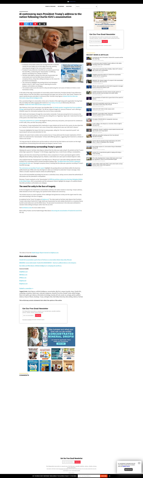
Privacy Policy (71, 472)
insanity (53, 295)
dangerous (48, 293)
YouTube (80, 297)
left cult (58, 295)
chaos (72, 291)
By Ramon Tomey (101, 110)
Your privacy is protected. (27, 319)
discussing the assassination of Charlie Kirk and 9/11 (65, 210)
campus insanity (65, 291)
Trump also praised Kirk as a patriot (29, 120)
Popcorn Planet (29, 297)
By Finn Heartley (101, 60)
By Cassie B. (100, 94)
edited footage (76, 293)
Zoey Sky (30, 20)
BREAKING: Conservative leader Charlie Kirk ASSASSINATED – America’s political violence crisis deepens (47, 263)
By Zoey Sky (100, 66)
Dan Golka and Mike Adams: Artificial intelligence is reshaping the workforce (40, 266)
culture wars (35, 293)
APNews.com (22, 277)
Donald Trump (67, 293)
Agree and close (128, 469)
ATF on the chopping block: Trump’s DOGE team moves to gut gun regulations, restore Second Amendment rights (107, 158)
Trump (41, 297)
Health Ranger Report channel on (45, 252)
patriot (73, 295)
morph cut (63, 295)
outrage (69, 295)
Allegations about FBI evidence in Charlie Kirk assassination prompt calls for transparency (106, 75)
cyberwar (42, 293)
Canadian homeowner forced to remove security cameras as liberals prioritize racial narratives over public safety (106, 92)
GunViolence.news (27, 207)
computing (22, 293)
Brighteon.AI (45, 199)
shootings (69, 6)
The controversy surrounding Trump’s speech (32, 168)
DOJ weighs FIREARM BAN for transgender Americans (105, 119)
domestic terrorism (57, 293)
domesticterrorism (50, 6)
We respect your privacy (63, 468)
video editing (69, 297)
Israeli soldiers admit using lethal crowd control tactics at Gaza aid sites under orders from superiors (107, 164)
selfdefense (61, 6)
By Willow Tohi (100, 83)
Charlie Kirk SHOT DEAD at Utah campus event (37, 104)
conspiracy (29, 293)
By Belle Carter (100, 138)
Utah (51, 297)
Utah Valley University (59, 297)
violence (75, 297)
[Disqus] (51, 396)
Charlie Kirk (78, 291)
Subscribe (104, 476)
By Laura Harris (100, 120)
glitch (27, 295)
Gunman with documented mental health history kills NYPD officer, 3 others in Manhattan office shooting (106, 141)
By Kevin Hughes (101, 71)
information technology (43, 295)
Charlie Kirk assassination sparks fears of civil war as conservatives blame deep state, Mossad (45, 260)
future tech (22, 295)
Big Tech (58, 291)
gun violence (33, 295)
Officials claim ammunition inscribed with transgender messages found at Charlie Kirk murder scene (107, 86)
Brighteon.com (23, 283)
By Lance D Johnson (101, 149)
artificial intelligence (41, 291)
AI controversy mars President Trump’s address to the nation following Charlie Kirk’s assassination (107, 64)
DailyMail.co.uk (23, 271)
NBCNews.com (23, 274)
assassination (51, 291)
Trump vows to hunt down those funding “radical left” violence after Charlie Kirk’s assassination (107, 69)
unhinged (46, 297)
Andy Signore (31, 291)
